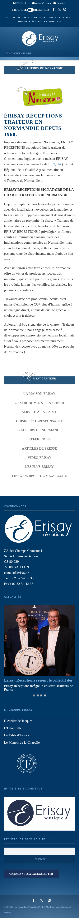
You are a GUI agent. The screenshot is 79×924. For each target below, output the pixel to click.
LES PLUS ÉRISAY (39, 466)
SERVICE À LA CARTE (39, 412)
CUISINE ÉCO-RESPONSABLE (39, 421)
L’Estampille (13, 728)
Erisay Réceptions (19, 907)
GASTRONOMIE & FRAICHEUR (39, 403)
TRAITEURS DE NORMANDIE (39, 430)
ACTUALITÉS (13, 17)
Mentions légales (36, 907)
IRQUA (55, 164)
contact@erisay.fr (16, 573)
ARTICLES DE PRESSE (39, 448)
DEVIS (52, 17)
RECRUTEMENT (52, 21)
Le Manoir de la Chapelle (22, 742)
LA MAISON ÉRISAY (39, 394)
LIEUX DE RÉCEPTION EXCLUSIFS (39, 476)
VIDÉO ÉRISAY (39, 458)
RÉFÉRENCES (39, 439)
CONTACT (64, 17)
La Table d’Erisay (16, 735)
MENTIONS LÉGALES (29, 21)
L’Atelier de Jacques (18, 721)
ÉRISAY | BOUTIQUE (34, 17)
